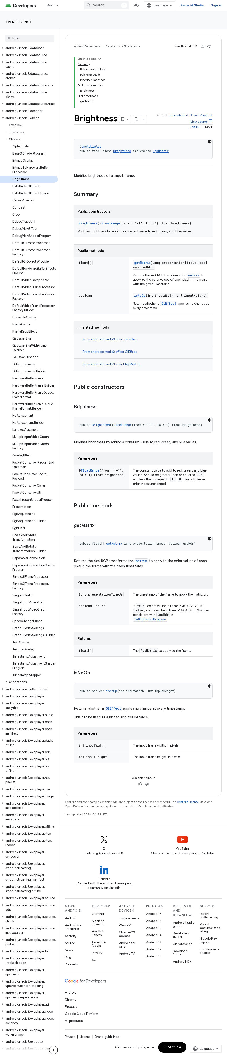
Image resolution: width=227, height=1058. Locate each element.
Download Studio (180, 952)
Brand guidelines (107, 1037)
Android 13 (153, 942)
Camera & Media (99, 944)
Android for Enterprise (73, 927)
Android (70, 918)
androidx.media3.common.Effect (114, 339)
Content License (188, 802)
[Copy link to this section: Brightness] (100, 407)
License (85, 1037)
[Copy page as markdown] (137, 119)
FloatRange (111, 223)
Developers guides (181, 935)
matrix (193, 275)
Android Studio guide (183, 924)
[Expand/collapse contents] (99, 59)
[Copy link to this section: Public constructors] (129, 387)
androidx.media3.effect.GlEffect (114, 352)
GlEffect (168, 303)
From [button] (110, 339)
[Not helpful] (209, 46)
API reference (18, 22)
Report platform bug (209, 915)
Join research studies (209, 951)
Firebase (71, 1007)
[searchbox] (29, 38)
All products (74, 1021)
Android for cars (127, 944)
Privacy (97, 953)
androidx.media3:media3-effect (191, 115)
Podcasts (71, 964)
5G (94, 960)
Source (70, 943)
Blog (68, 957)
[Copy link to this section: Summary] (102, 194)
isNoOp (140, 295)
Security (70, 936)
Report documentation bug (210, 927)
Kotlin (194, 127)
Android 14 (154, 935)
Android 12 (153, 949)
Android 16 (154, 921)
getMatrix (142, 263)
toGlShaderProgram (150, 619)
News (69, 950)
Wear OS (125, 925)
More (50, 5)
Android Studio (192, 5)
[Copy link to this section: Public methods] (118, 506)
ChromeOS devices (127, 934)
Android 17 (153, 914)
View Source (199, 122)
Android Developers (87, 46)
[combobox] (106, 5)
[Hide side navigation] (53, 1050)
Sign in (216, 5)
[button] (29, 48)
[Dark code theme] (209, 141)
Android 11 (153, 956)
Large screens (129, 918)
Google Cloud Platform (81, 1014)
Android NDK (182, 961)
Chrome (70, 1000)
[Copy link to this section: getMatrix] (98, 525)
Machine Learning (98, 922)
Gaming (98, 914)
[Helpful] (202, 46)
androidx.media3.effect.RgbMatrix (115, 364)
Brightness (122, 151)
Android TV (127, 953)
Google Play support (208, 940)
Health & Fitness (98, 933)
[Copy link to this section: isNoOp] (94, 673)
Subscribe (172, 1047)
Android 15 (153, 928)
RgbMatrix (161, 151)
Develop (111, 46)
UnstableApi (91, 146)
